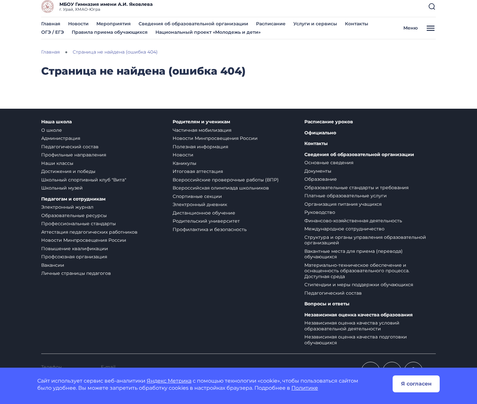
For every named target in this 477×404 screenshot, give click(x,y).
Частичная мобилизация (202, 130)
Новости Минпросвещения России (83, 240)
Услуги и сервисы (315, 24)
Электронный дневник (200, 204)
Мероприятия (113, 24)
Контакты (356, 24)
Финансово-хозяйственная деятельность (353, 221)
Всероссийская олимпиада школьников (221, 188)
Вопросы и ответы (326, 304)
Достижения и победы (68, 171)
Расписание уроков (328, 122)
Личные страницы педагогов (76, 273)
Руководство (319, 212)
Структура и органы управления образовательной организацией (365, 240)
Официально (320, 133)
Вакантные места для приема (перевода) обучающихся (353, 254)
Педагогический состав (70, 147)
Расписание (271, 24)
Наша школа (56, 122)
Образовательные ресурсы (74, 215)
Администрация (60, 138)
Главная (50, 24)
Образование (320, 179)
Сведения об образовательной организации (193, 24)
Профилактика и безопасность (210, 229)
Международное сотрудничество (344, 229)
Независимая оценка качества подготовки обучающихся (355, 340)
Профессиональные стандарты (78, 223)
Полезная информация (200, 147)
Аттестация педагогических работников (89, 232)
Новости (78, 24)
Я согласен (416, 384)
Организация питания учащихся (343, 204)
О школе (51, 130)
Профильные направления (73, 155)
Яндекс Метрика (169, 381)
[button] (432, 6)
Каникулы (184, 163)
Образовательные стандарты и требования (356, 187)
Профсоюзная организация (74, 257)
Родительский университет (206, 221)
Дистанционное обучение (204, 213)
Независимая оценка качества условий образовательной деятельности (351, 326)
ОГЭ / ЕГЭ (52, 32)
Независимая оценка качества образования (358, 315)
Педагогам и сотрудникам (73, 199)
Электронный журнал (67, 207)
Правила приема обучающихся (110, 32)
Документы (317, 171)
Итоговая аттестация (198, 171)
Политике (304, 388)
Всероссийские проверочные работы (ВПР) (226, 180)
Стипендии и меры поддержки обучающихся (358, 285)
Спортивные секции (197, 196)
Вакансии (52, 265)
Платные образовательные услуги (345, 196)
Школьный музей (62, 188)
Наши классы (57, 163)
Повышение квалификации (74, 248)
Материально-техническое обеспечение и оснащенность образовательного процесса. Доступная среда (357, 270)
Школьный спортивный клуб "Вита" (83, 180)
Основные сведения (328, 162)
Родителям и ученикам (201, 122)
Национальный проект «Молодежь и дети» (208, 32)
